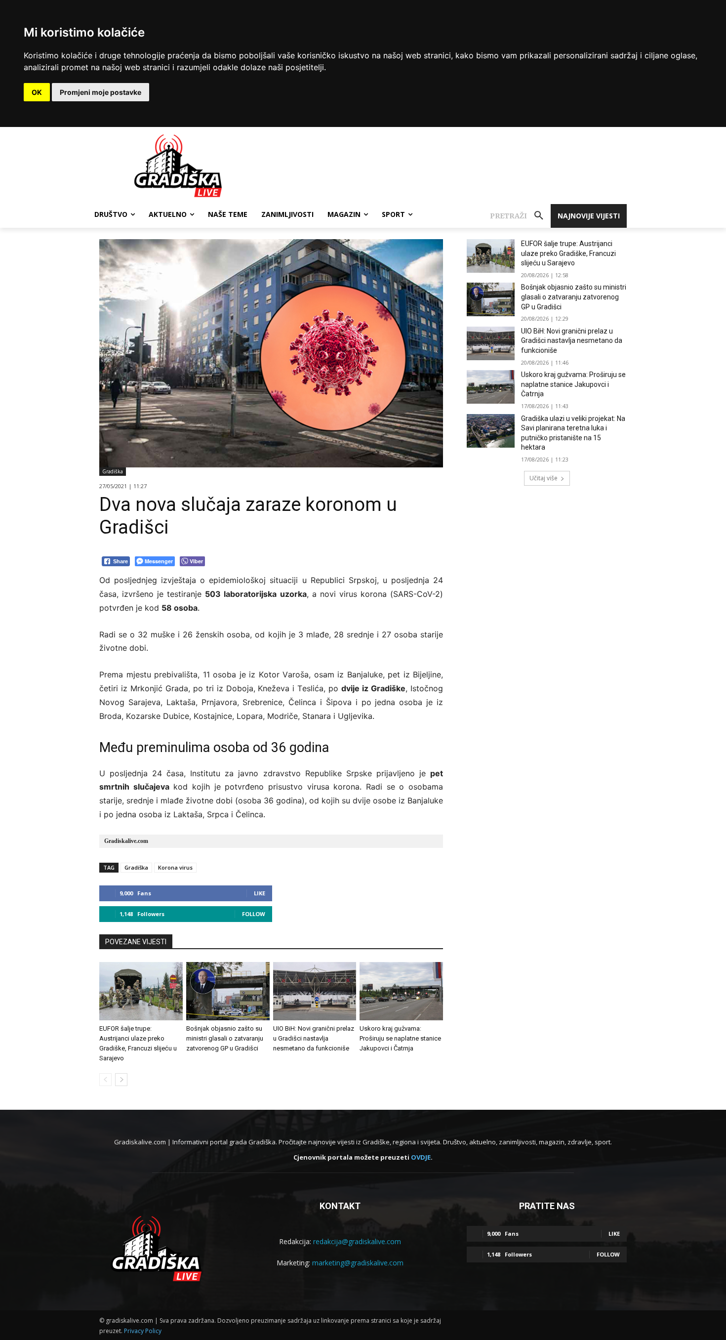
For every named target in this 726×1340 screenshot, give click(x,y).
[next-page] (121, 1079)
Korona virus (175, 867)
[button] (520, 216)
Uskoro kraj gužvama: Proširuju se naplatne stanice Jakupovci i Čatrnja (400, 1038)
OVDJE (421, 1157)
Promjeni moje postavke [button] (100, 92)
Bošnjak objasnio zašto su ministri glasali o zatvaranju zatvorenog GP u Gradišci (224, 1038)
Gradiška (112, 471)
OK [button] (37, 92)
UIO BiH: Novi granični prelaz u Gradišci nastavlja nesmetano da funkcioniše (313, 1038)
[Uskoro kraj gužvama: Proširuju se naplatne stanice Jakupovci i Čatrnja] (401, 991)
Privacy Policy (142, 1331)
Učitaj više (543, 478)
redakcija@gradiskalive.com (357, 1241)
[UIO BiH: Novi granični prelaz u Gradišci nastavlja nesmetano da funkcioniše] (315, 991)
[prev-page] (105, 1079)
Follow (253, 914)
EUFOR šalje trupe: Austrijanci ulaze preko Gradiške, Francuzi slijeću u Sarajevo (568, 253)
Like (259, 893)
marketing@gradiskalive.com (357, 1262)
